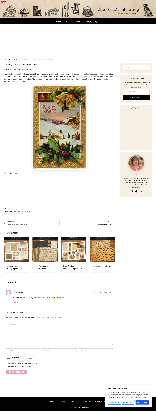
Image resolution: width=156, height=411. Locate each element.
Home (58, 21)
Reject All (128, 402)
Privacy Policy (100, 402)
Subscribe (136, 98)
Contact (78, 21)
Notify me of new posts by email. (19, 366)
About (68, 21)
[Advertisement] (78, 40)
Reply (16, 302)
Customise (114, 402)
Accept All (142, 402)
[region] (128, 396)
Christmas (24, 59)
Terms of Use (86, 402)
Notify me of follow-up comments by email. (23, 363)
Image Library (91, 21)
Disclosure (73, 402)
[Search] (148, 67)
